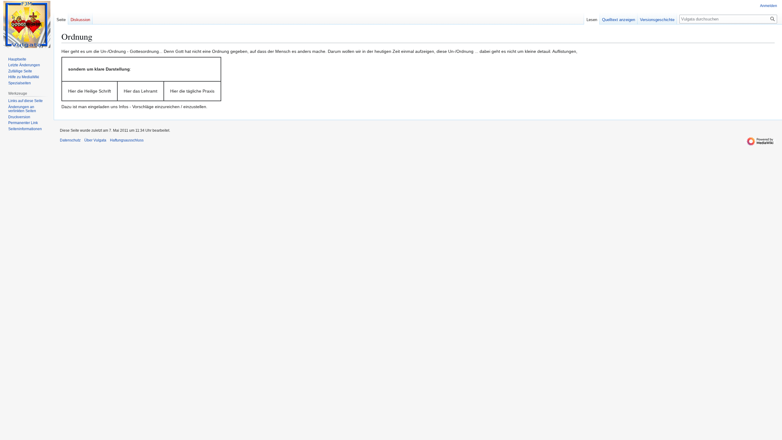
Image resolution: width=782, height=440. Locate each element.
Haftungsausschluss (127, 140)
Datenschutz (70, 140)
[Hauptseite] (26, 24)
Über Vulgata (95, 140)
